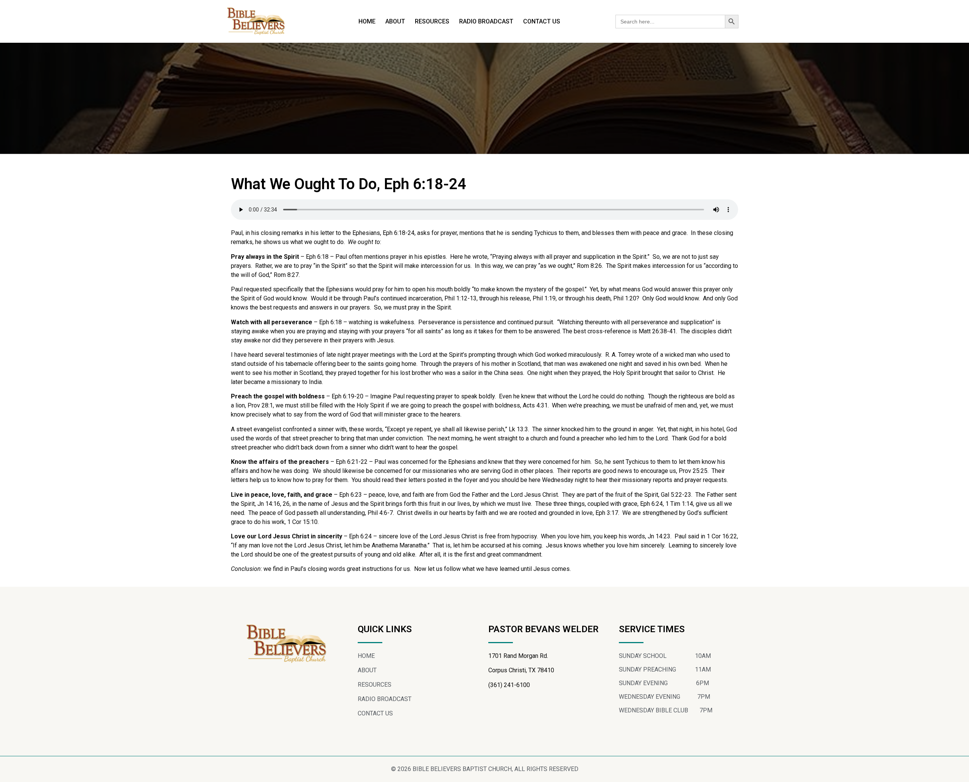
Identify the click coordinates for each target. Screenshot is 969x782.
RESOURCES (432, 21)
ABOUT (395, 21)
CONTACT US (541, 21)
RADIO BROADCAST (486, 21)
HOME (366, 21)
